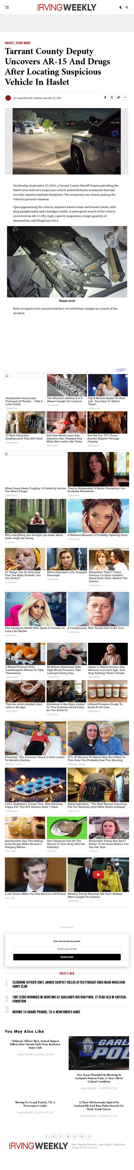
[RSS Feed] (89, 1136)
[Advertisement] (67, 24)
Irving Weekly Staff (25, 1054)
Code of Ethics (105, 1144)
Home (74, 1144)
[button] (107, 98)
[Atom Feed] (82, 1136)
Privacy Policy (119, 1144)
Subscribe (67, 957)
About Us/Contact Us (87, 1144)
